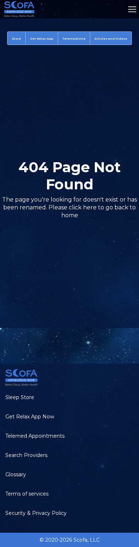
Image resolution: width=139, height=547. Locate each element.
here (90, 207)
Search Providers (26, 455)
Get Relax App (41, 38)
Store (16, 38)
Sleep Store (19, 397)
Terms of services (26, 494)
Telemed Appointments (35, 436)
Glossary (15, 474)
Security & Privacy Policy (36, 513)
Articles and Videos (110, 38)
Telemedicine (74, 38)
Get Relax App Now (29, 416)
